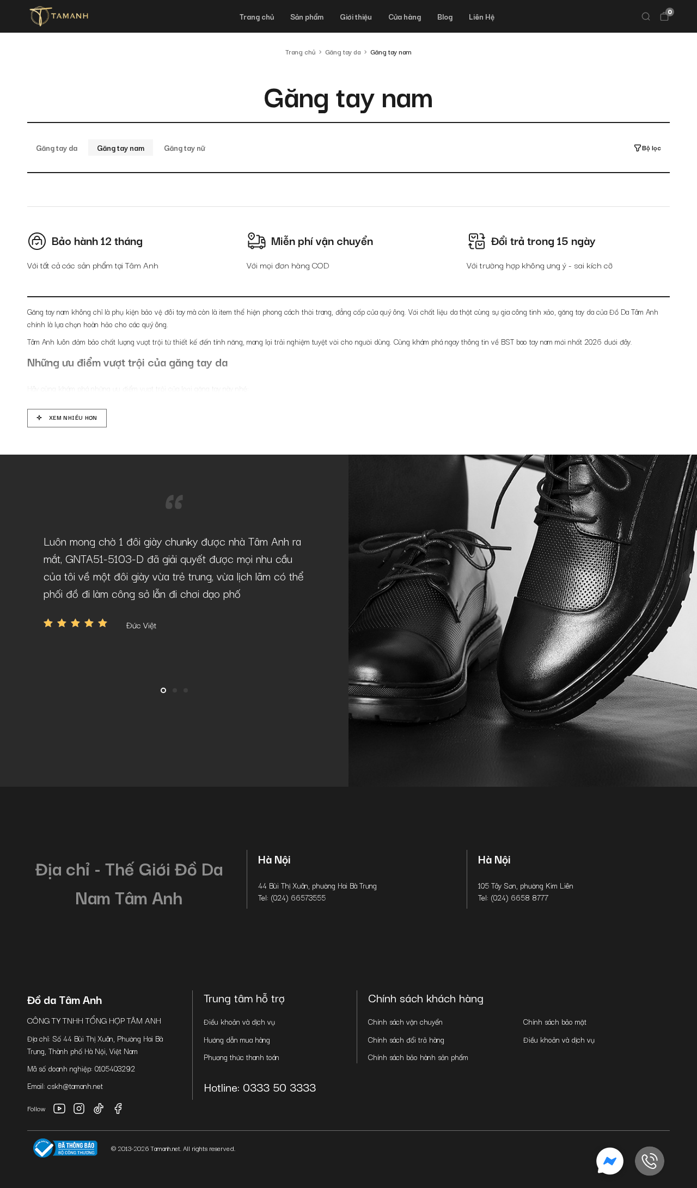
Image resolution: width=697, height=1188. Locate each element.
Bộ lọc (651, 147)
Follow (36, 1108)
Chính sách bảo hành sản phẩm (418, 1057)
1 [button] (163, 690)
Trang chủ (257, 16)
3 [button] (186, 690)
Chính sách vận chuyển (405, 1021)
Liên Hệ (481, 16)
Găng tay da (56, 148)
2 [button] (175, 690)
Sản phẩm (306, 16)
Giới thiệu (356, 16)
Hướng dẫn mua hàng (237, 1039)
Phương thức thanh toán (241, 1057)
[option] (174, 582)
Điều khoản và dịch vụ (239, 1021)
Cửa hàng (404, 16)
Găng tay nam (120, 148)
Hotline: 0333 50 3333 (260, 1086)
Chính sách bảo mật (554, 1021)
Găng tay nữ (184, 148)
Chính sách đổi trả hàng (406, 1039)
